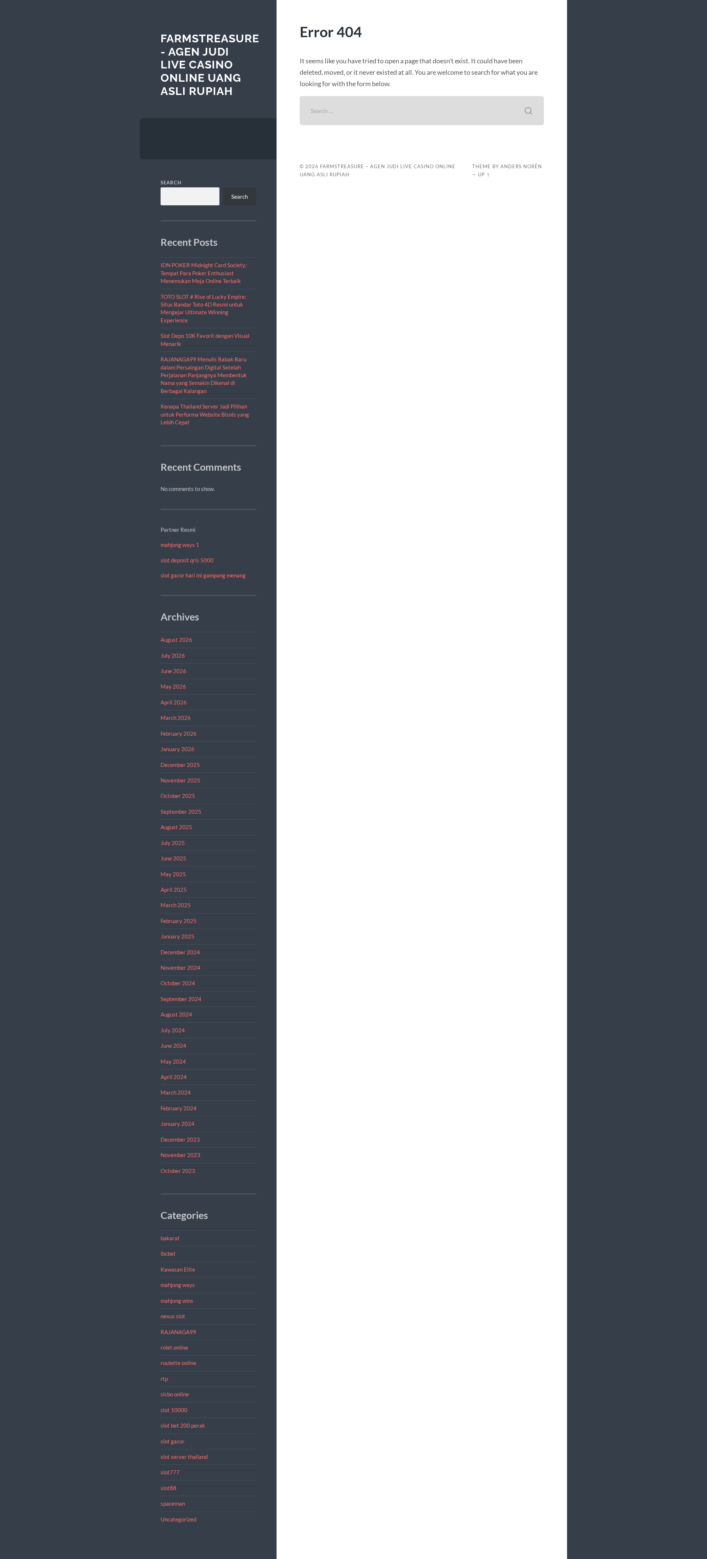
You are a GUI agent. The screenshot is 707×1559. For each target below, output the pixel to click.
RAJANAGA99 (178, 1332)
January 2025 (177, 936)
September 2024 (181, 999)
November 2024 (180, 967)
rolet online (174, 1347)
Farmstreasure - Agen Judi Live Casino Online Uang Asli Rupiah (210, 65)
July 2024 (173, 1030)
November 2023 (180, 1155)
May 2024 (173, 1061)
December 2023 (180, 1139)
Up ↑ (484, 174)
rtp (164, 1378)
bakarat (170, 1238)
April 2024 (174, 1077)
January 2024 (177, 1123)
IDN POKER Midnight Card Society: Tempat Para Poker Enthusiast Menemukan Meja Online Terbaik (204, 273)
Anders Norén (521, 166)
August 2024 (176, 1014)
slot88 (168, 1488)
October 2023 (178, 1170)
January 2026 (177, 749)
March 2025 (176, 905)
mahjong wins (177, 1300)
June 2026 (173, 671)
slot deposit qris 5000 (187, 560)
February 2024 (179, 1108)
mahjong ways (178, 1285)
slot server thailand (184, 1456)
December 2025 (180, 764)
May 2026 (173, 686)
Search (171, 182)
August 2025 (176, 827)
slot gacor (172, 1441)
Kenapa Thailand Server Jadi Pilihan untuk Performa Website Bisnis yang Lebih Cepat (205, 414)
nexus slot (173, 1316)
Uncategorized (178, 1519)
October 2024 (178, 983)
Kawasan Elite (178, 1269)
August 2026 (176, 639)
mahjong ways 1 (180, 544)
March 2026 (176, 717)
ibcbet (168, 1253)
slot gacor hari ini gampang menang (203, 575)
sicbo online (175, 1394)
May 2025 (173, 874)
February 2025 (179, 921)
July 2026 (173, 655)
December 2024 (180, 952)
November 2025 (180, 780)
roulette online (178, 1363)
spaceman (173, 1503)
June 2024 (173, 1045)
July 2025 (173, 842)
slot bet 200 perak (183, 1425)
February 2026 (179, 733)
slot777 (170, 1472)
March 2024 (176, 1092)
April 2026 (174, 702)
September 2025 (181, 811)
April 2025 (174, 889)
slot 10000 (174, 1410)
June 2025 (173, 858)
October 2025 (178, 795)
